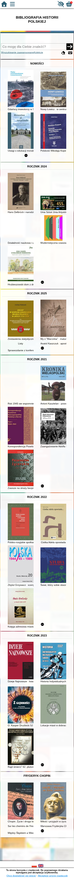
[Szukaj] (69, 46)
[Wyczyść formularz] (63, 53)
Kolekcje (38, 52)
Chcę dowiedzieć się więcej (21, 876)
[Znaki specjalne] (70, 53)
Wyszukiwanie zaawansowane (17, 52)
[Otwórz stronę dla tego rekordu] (21, 89)
